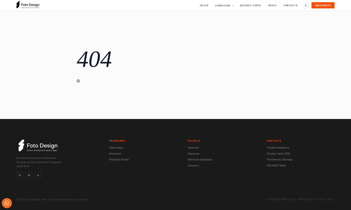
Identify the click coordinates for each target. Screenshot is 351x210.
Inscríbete (323, 5)
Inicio (204, 5)
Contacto (291, 5)
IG (20, 175)
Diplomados (116, 147)
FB (29, 175)
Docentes (193, 153)
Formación (222, 5)
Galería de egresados (200, 159)
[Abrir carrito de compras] (306, 5)
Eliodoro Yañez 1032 (278, 153)
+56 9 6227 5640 (276, 165)
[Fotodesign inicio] (27, 4)
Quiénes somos (250, 5)
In (38, 175)
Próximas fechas (119, 159)
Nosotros (193, 147)
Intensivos (115, 153)
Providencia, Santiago (280, 159)
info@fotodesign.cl (278, 147)
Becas (272, 5)
